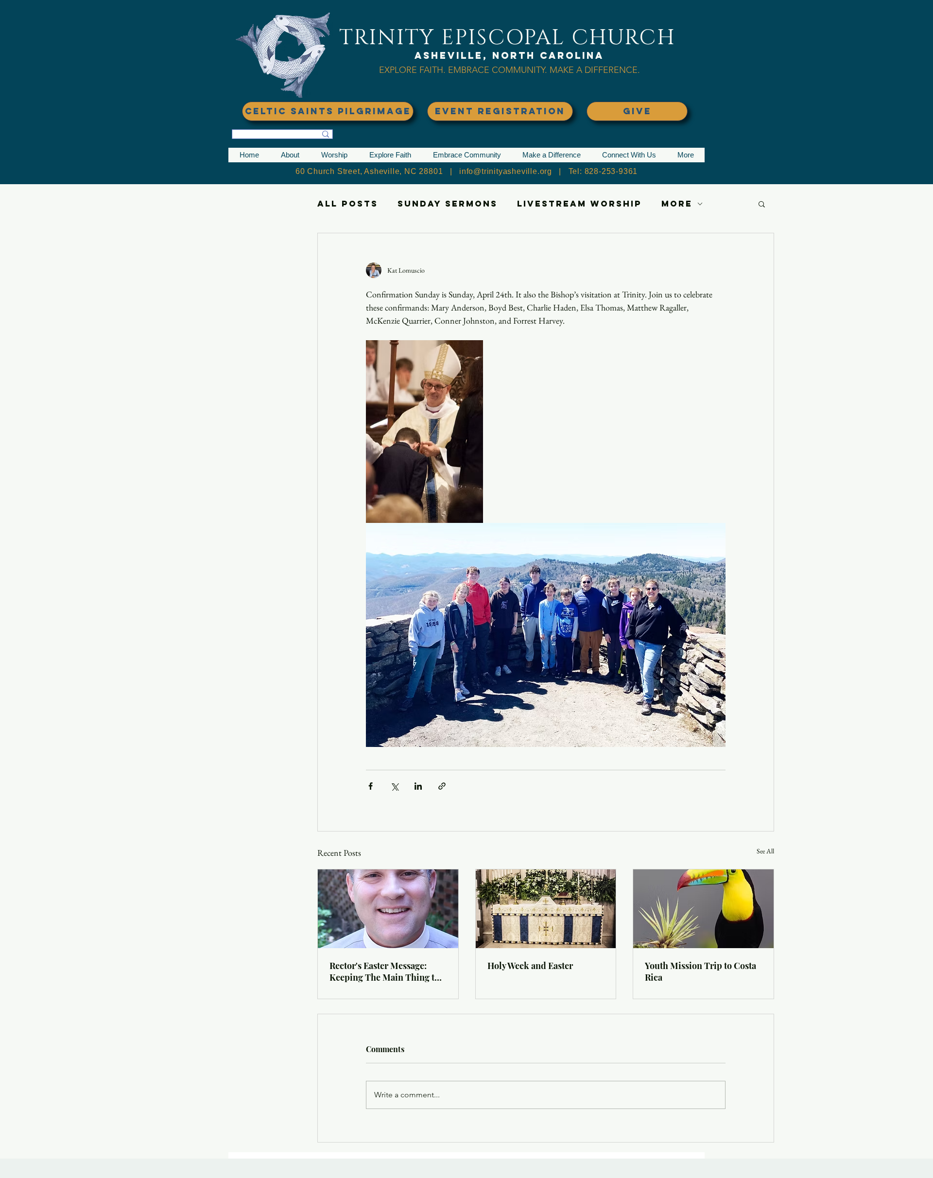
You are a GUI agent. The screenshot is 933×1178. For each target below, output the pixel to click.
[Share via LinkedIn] (418, 786)
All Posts (347, 203)
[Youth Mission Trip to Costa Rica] (703, 908)
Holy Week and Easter (530, 965)
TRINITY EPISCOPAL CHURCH (507, 37)
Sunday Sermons (447, 203)
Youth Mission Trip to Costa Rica (700, 971)
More (676, 203)
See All (765, 851)
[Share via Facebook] (370, 786)
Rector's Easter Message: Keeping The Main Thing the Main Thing (386, 971)
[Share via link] (442, 786)
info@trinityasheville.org (505, 171)
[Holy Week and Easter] (546, 908)
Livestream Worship (579, 203)
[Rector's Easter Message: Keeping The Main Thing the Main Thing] (388, 908)
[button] (290, 155)
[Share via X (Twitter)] (394, 786)
